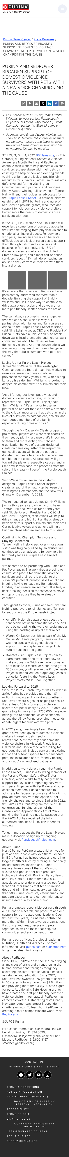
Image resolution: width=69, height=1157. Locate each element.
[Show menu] (62, 8)
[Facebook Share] (56, 103)
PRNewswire (45, 155)
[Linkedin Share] (49, 103)
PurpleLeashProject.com (38, 839)
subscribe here (56, 947)
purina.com (34, 947)
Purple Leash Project (22, 198)
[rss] (30, 103)
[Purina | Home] (16, 8)
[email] (36, 103)
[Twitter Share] (43, 103)
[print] (62, 103)
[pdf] (23, 103)
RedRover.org (11, 1014)
